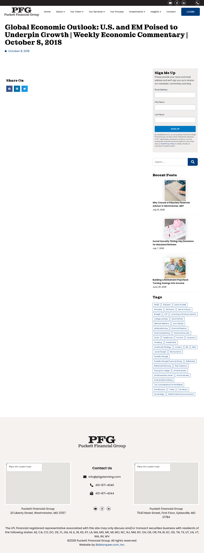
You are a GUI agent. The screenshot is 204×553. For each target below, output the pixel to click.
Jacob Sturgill (160, 352)
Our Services (96, 11)
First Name (159, 102)
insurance (191, 337)
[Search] (193, 162)
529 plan (167, 305)
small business (179, 370)
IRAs (194, 347)
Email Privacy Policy (168, 144)
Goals (156, 337)
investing (158, 342)
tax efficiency (159, 389)
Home (47, 11)
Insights (155, 11)
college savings (161, 319)
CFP (165, 314)
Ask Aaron (170, 309)
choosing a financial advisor (183, 314)
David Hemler (177, 319)
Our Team (75, 11)
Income (179, 337)
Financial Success (182, 333)
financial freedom (179, 328)
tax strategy (159, 394)
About (59, 11)
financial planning (162, 333)
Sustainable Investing (163, 380)
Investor (178, 347)
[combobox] (170, 162)
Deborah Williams (161, 323)
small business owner (163, 375)
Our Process (117, 11)
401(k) (156, 305)
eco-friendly (178, 323)
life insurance (175, 352)
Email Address (161, 89)
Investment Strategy (162, 347)
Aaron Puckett (180, 305)
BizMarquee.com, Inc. (110, 545)
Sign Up (175, 128)
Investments (136, 11)
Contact (171, 11)
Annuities (158, 309)
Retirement (190, 361)
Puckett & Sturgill (161, 356)
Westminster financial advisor (181, 394)
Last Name (159, 114)
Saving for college (162, 370)
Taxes (171, 389)
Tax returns (182, 389)
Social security (183, 375)
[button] (9, 89)
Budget (157, 314)
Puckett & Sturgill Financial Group (168, 361)
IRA (187, 347)
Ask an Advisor (184, 309)
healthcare (167, 337)
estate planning (161, 328)
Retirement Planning (162, 366)
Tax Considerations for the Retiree (168, 385)
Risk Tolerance (181, 366)
